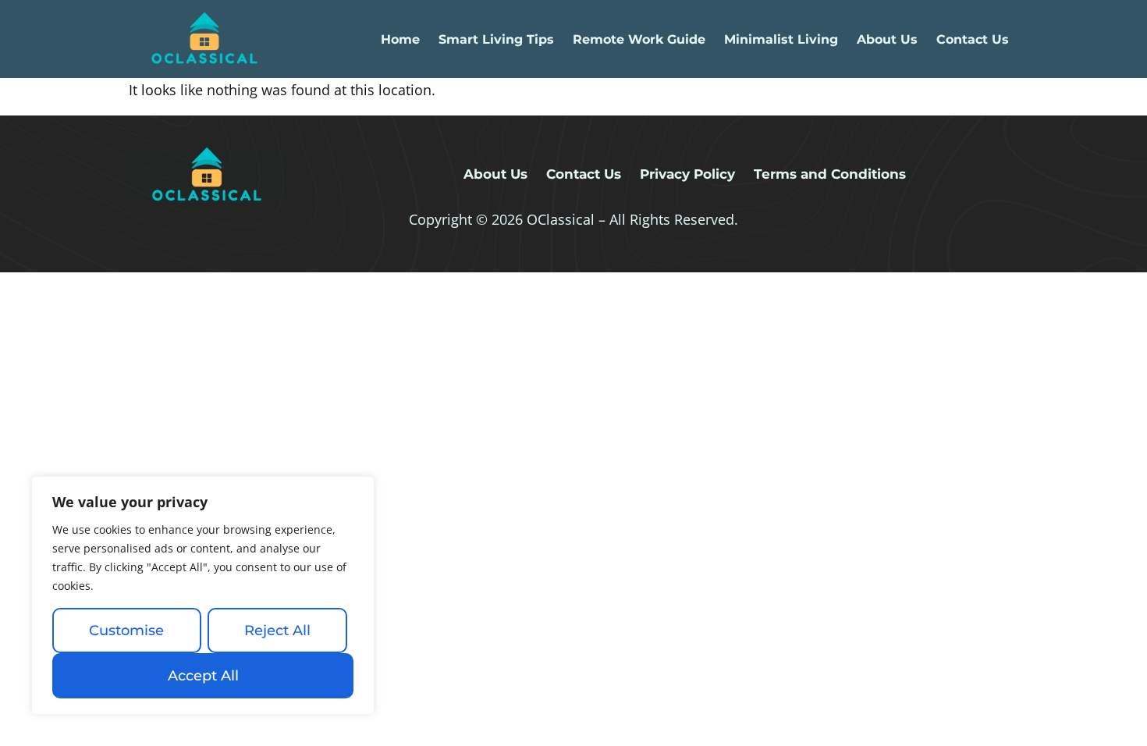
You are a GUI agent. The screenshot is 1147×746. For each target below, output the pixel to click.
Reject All (277, 630)
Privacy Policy (687, 174)
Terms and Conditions (830, 174)
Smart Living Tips (496, 39)
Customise (126, 630)
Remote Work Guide (639, 39)
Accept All (203, 675)
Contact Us (972, 39)
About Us (887, 39)
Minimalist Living (781, 39)
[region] (203, 595)
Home (400, 39)
